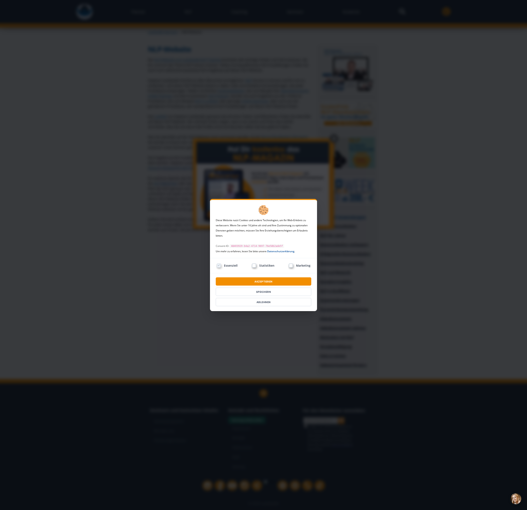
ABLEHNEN (264, 302)
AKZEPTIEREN (263, 281)
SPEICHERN (263, 291)
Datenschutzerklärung (280, 251)
